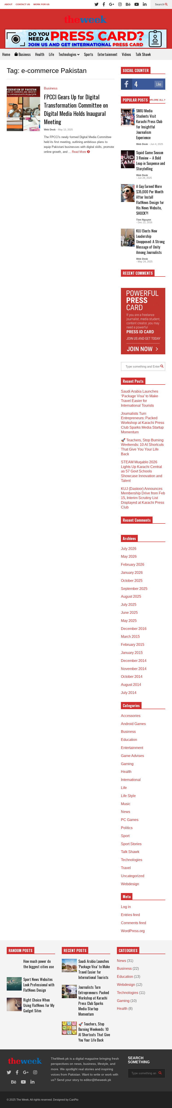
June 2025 (129, 613)
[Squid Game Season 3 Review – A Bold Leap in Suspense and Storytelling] (128, 159)
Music (125, 804)
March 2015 (130, 636)
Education (129, 740)
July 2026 (128, 549)
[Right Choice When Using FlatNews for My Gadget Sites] (14, 1004)
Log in (126, 907)
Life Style (128, 796)
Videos (126, 54)
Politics (127, 828)
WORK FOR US (41, 4)
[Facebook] (104, 4)
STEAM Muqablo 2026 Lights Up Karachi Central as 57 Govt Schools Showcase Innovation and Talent (141, 471)
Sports (88, 54)
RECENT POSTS (75, 950)
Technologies (67, 54)
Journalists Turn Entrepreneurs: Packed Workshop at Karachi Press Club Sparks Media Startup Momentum (142, 423)
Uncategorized (132, 876)
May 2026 (129, 556)
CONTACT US (23, 4)
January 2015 (132, 653)
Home (6, 54)
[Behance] (128, 4)
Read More (79, 151)
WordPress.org (133, 931)
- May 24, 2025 (144, 261)
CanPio (73, 1099)
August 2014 (131, 685)
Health (39, 54)
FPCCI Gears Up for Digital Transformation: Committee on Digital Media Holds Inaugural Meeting (76, 109)
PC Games (129, 820)
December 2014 (133, 661)
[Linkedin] (144, 4)
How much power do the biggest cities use (38, 964)
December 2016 (133, 629)
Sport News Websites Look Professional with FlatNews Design (38, 985)
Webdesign (130, 884)
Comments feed (133, 923)
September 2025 (134, 589)
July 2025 (128, 604)
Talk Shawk (143, 54)
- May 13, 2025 (64, 129)
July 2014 (128, 693)
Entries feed (130, 915)
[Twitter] (97, 4)
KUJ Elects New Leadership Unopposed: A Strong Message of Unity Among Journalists (150, 241)
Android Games (133, 724)
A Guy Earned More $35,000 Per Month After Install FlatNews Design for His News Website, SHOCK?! (150, 200)
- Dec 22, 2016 (144, 222)
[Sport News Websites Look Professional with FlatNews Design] (14, 984)
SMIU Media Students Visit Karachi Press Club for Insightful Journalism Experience (149, 124)
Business (24, 54)
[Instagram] (120, 4)
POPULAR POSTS (135, 100)
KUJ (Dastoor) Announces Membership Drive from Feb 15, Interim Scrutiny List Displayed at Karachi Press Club (143, 498)
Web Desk (50, 129)
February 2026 (132, 564)
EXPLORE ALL (156, 100)
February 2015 (132, 645)
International (131, 780)
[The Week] (86, 18)
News (125, 812)
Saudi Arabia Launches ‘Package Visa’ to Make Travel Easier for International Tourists (94, 969)
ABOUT (8, 4)
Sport (125, 836)
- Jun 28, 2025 (144, 178)
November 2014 (133, 669)
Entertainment (107, 54)
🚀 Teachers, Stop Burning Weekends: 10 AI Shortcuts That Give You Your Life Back (94, 1032)
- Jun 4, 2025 (156, 144)
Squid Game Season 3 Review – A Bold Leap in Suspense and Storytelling (150, 160)
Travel (126, 868)
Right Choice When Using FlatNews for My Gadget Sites (38, 1005)
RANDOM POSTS (20, 950)
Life (51, 54)
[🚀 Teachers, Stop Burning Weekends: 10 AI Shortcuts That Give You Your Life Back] (69, 1028)
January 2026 (132, 572)
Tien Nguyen (143, 219)
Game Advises (132, 756)
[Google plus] (111, 4)
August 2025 (131, 596)
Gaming (127, 764)
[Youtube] (136, 4)
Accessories (130, 716)
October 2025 (131, 581)
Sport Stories (131, 844)
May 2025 (129, 621)
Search (160, 4)
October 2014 (131, 676)
